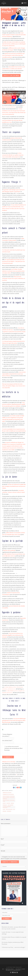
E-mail (2, 845)
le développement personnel (7, 807)
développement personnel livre (9, 801)
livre (4, 809)
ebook (12, 803)
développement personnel (9, 796)
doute (4, 803)
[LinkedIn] (15, 972)
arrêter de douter (7, 792)
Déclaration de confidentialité (13, 970)
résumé (4, 811)
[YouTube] (17, 972)
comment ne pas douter (8, 794)
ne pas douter (9, 809)
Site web (3, 851)
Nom (2, 839)
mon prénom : (6, 736)
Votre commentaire (5, 823)
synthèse (9, 811)
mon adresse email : (7, 740)
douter (8, 803)
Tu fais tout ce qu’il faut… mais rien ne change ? (13, 947)
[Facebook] (11, 972)
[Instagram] (13, 972)
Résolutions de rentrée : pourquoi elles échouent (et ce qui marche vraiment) (14, 928)
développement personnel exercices (9, 798)
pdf (14, 809)
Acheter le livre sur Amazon (11, 75)
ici (16, 774)
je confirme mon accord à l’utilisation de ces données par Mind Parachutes (13, 748)
